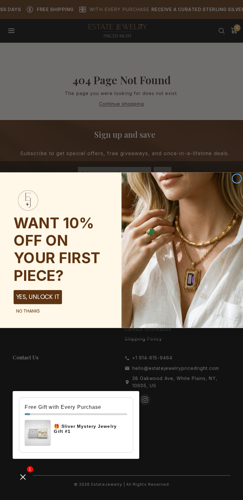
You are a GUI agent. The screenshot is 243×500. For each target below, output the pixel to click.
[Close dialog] (237, 178)
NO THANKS (28, 310)
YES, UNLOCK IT (37, 297)
